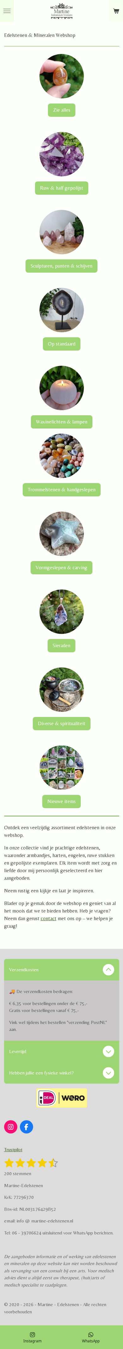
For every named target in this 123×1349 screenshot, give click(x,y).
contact (48, 918)
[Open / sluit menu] (7, 11)
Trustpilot (13, 1149)
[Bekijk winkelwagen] (116, 11)
